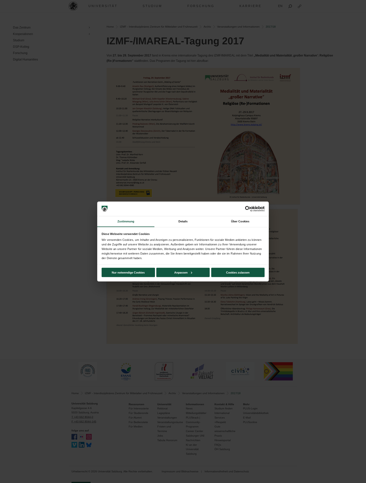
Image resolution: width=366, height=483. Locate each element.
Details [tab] (183, 221)
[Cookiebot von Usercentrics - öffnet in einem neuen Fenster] (248, 209)
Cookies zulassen (238, 272)
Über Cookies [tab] (240, 221)
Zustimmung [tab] (125, 221)
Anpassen (181, 272)
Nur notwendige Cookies (128, 272)
